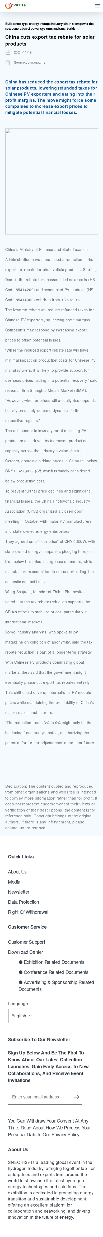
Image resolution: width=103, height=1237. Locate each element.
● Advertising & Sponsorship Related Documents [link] (56, 985)
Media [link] (14, 881)
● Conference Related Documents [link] (53, 971)
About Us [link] (17, 871)
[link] (16, 6)
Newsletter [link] (18, 891)
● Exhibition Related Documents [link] (51, 961)
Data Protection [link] (23, 901)
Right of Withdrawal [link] (28, 911)
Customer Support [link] (26, 941)
